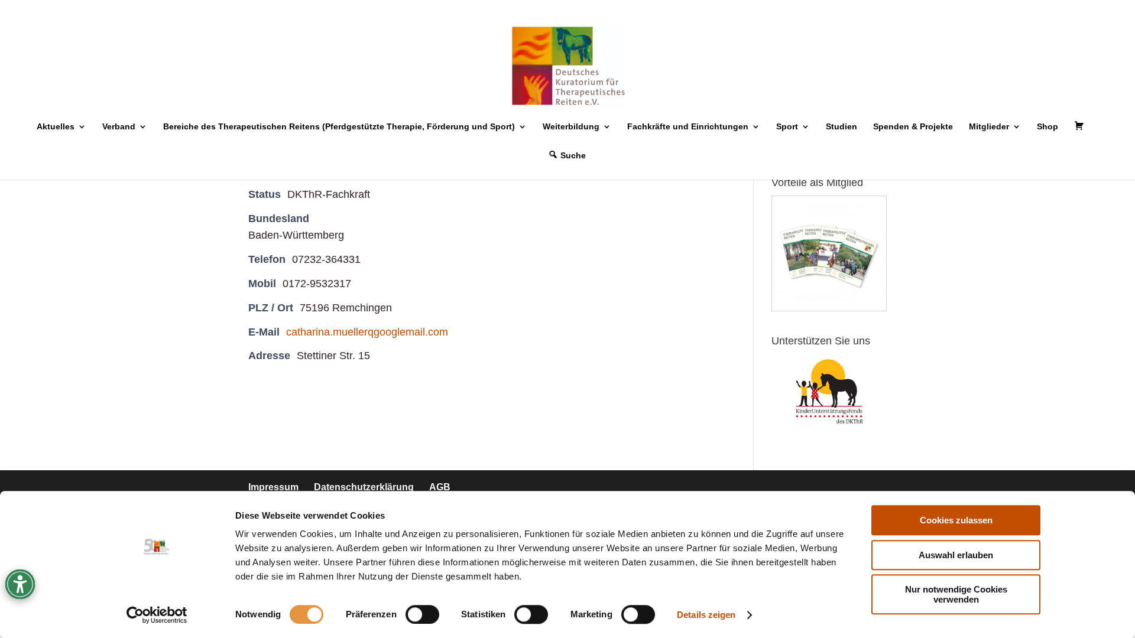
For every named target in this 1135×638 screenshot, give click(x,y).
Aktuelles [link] (55, 126)
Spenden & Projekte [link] (913, 126)
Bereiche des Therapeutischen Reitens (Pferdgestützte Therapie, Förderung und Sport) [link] (339, 126)
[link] (157, 615)
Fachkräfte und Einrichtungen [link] (687, 126)
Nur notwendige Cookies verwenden (956, 594)
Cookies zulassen (956, 520)
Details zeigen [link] (706, 615)
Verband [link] (118, 126)
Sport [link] (787, 126)
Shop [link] (1047, 126)
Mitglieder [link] (989, 126)
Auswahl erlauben (956, 555)
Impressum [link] (273, 487)
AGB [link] (439, 487)
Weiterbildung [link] (571, 126)
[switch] (422, 614)
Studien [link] (841, 126)
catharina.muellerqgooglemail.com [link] (367, 332)
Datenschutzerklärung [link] (364, 487)
